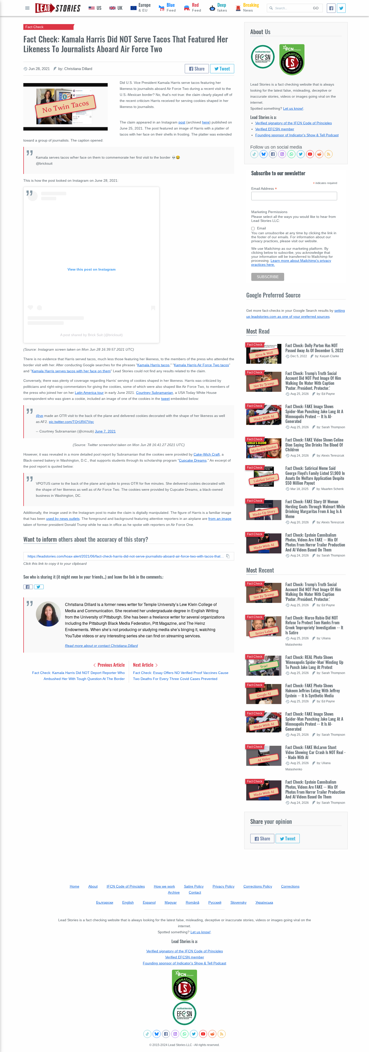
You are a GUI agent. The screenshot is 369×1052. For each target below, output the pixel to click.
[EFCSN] (184, 1013)
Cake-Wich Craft (207, 454)
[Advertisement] (128, 726)
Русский (214, 902)
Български (104, 902)
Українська (264, 902)
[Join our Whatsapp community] (291, 154)
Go (316, 8)
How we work (164, 886)
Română (192, 902)
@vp (39, 416)
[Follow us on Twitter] (301, 154)
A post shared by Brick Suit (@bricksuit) (91, 335)
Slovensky (238, 902)
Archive (174, 892)
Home (74, 886)
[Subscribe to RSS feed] (329, 154)
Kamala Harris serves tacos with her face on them (71, 371)
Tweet (224, 68)
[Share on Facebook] (28, 587)
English (128, 902)
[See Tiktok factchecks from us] (254, 154)
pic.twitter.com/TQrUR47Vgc (71, 422)
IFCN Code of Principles (126, 886)
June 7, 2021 (105, 431)
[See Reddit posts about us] (319, 154)
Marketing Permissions (269, 212)
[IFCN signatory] (184, 985)
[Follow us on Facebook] (273, 154)
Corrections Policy (257, 886)
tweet (165, 399)
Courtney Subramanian (154, 393)
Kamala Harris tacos (153, 365)
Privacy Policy (223, 886)
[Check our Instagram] (282, 154)
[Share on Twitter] (39, 587)
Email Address (264, 188)
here (205, 122)
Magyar (171, 902)
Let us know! (293, 108)
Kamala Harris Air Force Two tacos (201, 365)
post (181, 122)
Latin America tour (89, 393)
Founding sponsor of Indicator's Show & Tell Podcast (297, 135)
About (93, 886)
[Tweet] (341, 8)
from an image (219, 519)
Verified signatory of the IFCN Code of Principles (293, 123)
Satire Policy (194, 886)
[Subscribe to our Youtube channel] (310, 154)
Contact (195, 892)
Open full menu (27, 8)
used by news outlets (63, 519)
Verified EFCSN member (274, 129)
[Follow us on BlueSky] (264, 154)
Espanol (149, 902)
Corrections (290, 886)
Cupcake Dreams (193, 460)
